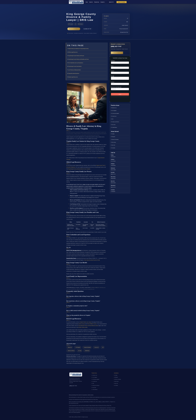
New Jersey (113, 176)
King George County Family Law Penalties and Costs (78, 59)
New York (113, 181)
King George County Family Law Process (76, 55)
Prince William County (92, 323)
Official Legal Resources (73, 52)
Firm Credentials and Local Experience (75, 62)
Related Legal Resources (73, 76)
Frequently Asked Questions (73, 73)
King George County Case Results (75, 66)
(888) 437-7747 (116, 46)
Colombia (113, 189)
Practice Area (96, 2)
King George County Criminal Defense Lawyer (88, 325)
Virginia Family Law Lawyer (86, 322)
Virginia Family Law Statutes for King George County (78, 48)
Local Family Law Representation (74, 69)
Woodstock (113, 185)
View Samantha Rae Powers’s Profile (92, 260)
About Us (91, 2)
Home (87, 2)
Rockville (112, 172)
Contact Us (102, 2)
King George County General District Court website (79, 168)
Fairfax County (82, 323)
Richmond (113, 168)
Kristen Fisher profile (82, 327)
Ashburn (112, 159)
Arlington (113, 163)
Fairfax (112, 155)
